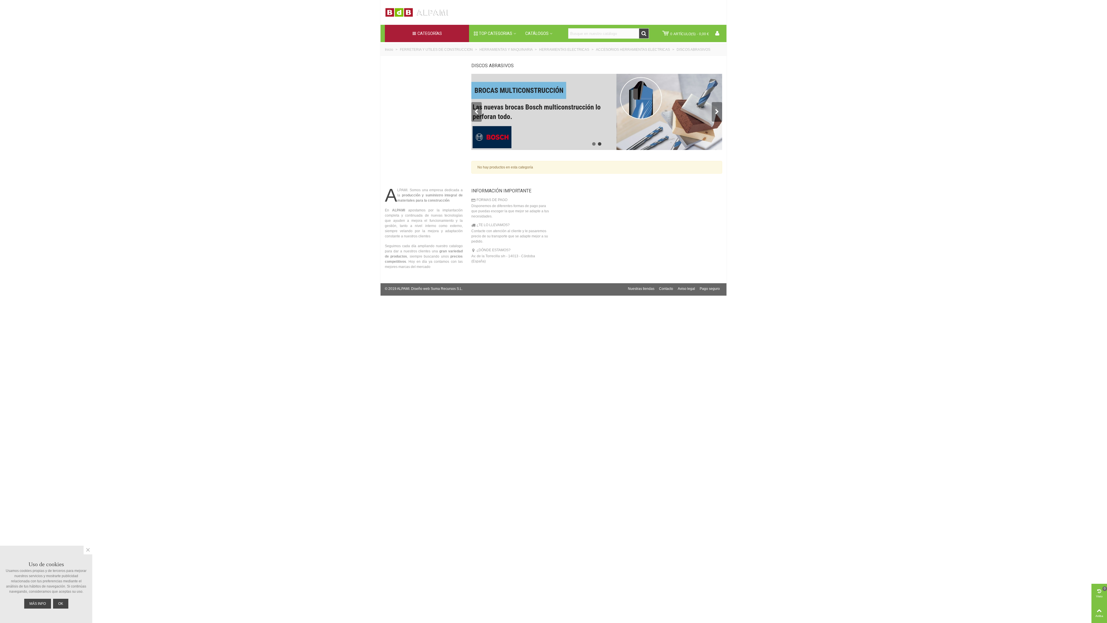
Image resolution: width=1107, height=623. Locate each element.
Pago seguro (710, 289)
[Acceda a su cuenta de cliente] (717, 33)
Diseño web (420, 289)
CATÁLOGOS (537, 33)
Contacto (666, 289)
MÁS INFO (37, 604)
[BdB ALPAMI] (422, 12)
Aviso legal (686, 289)
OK (60, 604)
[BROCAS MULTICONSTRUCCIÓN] (596, 112)
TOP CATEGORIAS (495, 33)
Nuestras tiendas (641, 289)
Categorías (429, 33)
